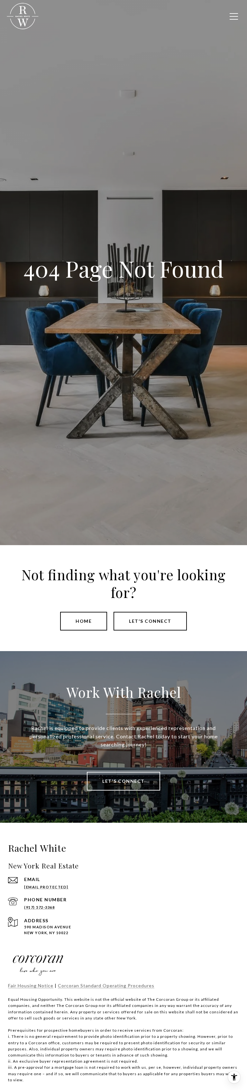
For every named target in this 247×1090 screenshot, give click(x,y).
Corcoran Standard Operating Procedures (106, 985)
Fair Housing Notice (30, 985)
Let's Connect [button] (150, 621)
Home (84, 621)
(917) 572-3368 (39, 907)
